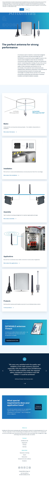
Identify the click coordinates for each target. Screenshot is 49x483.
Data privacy (24, 456)
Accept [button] (22, 9)
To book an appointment (38, 407)
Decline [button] (27, 9)
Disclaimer (24, 460)
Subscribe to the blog (24, 452)
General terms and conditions (24, 458)
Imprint (24, 454)
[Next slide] (46, 371)
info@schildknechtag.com (24, 471)
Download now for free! (12, 340)
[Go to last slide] (3, 371)
